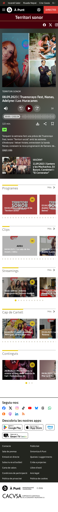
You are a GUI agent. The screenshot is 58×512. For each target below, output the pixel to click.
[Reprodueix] (29, 108)
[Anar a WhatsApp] (50, 408)
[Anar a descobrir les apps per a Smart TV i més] (15, 436)
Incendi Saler (14, 3)
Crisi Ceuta (44, 3)
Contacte (6, 446)
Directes (51, 9)
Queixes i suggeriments (41, 457)
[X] (50, 24)
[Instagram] (56, 24)
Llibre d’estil (36, 467)
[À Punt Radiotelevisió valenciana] (18, 488)
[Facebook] (44, 24)
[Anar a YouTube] (30, 408)
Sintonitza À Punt (38, 451)
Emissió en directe (10, 457)
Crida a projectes (38, 462)
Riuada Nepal (29, 3)
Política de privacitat (12, 478)
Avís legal (34, 473)
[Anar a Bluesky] (37, 408)
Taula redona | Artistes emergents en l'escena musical (19, 292)
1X (52, 108)
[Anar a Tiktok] (24, 408)
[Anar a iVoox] (4, 414)
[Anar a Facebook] (4, 408)
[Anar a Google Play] (12, 427)
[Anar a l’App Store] (34, 427)
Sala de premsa (9, 451)
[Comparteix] (45, 123)
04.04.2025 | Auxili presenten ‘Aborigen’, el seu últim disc (18, 333)
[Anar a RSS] (24, 414)
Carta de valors (9, 467)
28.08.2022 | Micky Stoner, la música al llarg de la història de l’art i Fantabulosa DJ (19, 373)
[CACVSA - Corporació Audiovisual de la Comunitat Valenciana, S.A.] (23, 496)
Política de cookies (39, 478)
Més (49, 187)
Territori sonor (29, 17)
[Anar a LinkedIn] (17, 414)
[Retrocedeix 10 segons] (21, 108)
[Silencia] (5, 108)
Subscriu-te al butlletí (12, 462)
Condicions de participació (14, 473)
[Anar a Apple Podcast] (11, 414)
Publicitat (34, 446)
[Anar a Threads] (43, 408)
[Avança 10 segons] (36, 108)
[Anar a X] (11, 408)
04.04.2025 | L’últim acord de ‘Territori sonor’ (18, 209)
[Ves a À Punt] (16, 9)
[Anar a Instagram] (17, 408)
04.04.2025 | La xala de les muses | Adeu (17, 250)
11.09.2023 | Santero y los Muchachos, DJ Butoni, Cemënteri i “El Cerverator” (44, 168)
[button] (2, 217)
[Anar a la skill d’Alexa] (50, 427)
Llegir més (7, 150)
